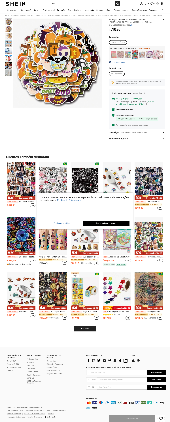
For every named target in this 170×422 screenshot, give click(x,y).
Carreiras (10, 370)
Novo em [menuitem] (36, 10)
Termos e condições (14, 414)
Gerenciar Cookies (59, 410)
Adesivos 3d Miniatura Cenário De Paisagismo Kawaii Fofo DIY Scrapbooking (117, 257)
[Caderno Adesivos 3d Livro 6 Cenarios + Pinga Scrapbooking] (113, 54)
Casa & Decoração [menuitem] (139, 10)
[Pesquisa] (117, 3)
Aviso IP (51, 414)
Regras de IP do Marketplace (34, 414)
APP (133, 355)
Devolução (30, 362)
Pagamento (91, 398)
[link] (146, 3)
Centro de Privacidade (15, 410)
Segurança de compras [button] (125, 115)
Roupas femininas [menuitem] (75, 10)
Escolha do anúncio (34, 417)
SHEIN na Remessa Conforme (34, 382)
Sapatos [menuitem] (99, 10)
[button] (157, 3)
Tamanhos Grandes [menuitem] (157, 10)
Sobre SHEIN (11, 361)
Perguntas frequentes (54, 374)
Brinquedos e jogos (18, 15)
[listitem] (113, 54)
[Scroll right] (162, 10)
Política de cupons (53, 370)
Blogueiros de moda (14, 367)
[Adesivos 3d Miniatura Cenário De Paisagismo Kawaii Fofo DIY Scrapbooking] (128, 54)
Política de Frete (32, 359)
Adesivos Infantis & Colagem (58, 15)
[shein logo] (15, 3)
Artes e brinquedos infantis (36, 15)
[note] (21, 197)
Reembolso (31, 365)
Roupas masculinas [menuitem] (121, 10)
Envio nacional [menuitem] (49, 10)
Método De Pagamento (54, 364)
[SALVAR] (161, 418)
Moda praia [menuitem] (89, 10)
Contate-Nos (51, 361)
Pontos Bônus (51, 367)
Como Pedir (31, 369)
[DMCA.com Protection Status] (94, 408)
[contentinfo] (126, 402)
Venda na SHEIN (13, 364)
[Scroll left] (159, 10)
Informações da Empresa (16, 417)
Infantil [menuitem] (108, 10)
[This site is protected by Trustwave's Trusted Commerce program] (88, 408)
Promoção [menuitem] (61, 10)
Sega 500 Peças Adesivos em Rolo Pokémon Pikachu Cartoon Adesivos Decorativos (85, 312)
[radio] (118, 42)
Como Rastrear (32, 372)
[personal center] (141, 3)
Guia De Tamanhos (34, 375)
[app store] (133, 362)
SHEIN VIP (30, 378)
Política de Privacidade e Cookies (38, 410)
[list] (107, 361)
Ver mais (85, 328)
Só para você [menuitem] (26, 10)
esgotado (132, 418)
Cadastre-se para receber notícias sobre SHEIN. (108, 368)
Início (7, 15)
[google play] (138, 362)
